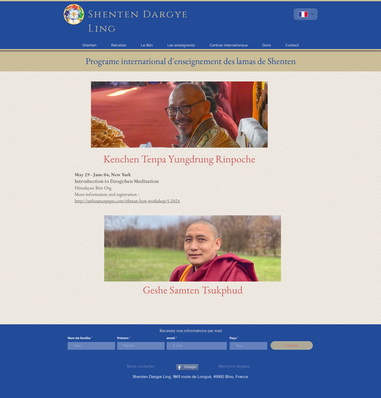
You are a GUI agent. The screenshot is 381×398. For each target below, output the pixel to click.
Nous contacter (140, 366)
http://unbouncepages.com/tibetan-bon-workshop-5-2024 (127, 201)
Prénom (123, 338)
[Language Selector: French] (306, 14)
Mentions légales (234, 366)
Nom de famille (79, 338)
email (171, 338)
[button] (89, 45)
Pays (233, 338)
